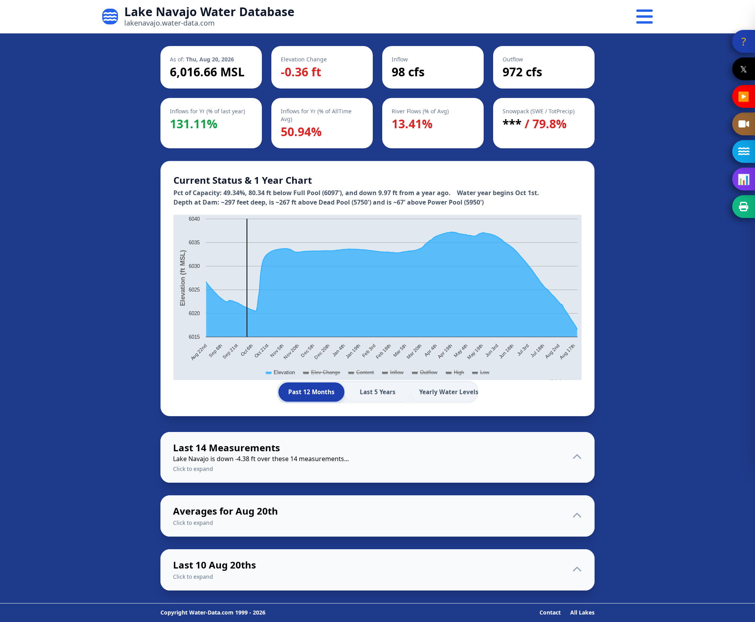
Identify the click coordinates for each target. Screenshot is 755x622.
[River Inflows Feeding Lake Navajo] (743, 151)
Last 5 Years (378, 392)
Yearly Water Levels (448, 392)
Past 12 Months (311, 392)
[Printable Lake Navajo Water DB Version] (743, 206)
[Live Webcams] (743, 124)
